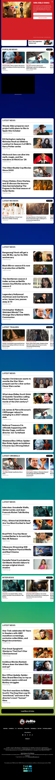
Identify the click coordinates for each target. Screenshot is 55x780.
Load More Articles (27, 711)
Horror (11, 728)
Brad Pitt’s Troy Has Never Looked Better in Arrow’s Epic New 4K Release (16, 536)
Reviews (20, 728)
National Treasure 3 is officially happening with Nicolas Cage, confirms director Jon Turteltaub (14, 429)
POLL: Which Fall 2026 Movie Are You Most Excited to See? (16, 521)
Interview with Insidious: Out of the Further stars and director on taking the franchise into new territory (37, 595)
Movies (5, 728)
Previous (4, 58)
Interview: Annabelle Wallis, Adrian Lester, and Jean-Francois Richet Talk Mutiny (15, 510)
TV (15, 728)
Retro (39, 728)
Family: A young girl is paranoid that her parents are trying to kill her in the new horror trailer (13, 345)
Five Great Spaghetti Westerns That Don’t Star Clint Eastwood (14, 651)
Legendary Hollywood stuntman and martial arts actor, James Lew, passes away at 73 (15, 298)
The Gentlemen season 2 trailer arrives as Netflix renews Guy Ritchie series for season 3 (16, 282)
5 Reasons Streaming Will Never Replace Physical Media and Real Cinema (16, 549)
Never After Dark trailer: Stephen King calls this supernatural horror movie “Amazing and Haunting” (37, 345)
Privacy (27, 738)
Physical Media (47, 728)
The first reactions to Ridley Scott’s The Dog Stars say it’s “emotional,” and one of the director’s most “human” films (16, 695)
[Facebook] (27, 734)
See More (49, 49)
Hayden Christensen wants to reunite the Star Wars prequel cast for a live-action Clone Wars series (16, 382)
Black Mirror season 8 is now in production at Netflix (16, 266)
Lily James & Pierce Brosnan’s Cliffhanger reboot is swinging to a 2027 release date (36, 67)
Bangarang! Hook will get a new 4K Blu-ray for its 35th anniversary (15, 255)
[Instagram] (29, 734)
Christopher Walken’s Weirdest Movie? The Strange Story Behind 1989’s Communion (16, 313)
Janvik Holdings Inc (26, 748)
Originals (33, 728)
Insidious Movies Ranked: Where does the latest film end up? (15, 664)
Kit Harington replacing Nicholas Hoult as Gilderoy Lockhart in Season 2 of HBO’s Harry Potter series (16, 143)
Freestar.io (27, 755)
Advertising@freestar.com (33, 756)
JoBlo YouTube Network (46, 748)
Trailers (26, 728)
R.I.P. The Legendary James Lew (35, 42)
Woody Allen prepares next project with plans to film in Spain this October (15, 128)
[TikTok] (32, 734)
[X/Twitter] (25, 734)
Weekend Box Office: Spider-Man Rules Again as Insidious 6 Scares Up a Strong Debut (13, 67)
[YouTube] (22, 734)
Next (52, 58)
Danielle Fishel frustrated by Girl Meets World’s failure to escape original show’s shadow (16, 564)
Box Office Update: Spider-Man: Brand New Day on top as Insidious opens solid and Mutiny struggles (16, 679)
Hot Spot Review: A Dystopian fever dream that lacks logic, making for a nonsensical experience (36, 218)
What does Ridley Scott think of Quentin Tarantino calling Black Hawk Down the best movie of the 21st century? (16, 398)
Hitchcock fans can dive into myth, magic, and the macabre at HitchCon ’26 (16, 157)
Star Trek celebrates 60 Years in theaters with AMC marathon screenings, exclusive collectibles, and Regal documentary (16, 636)
